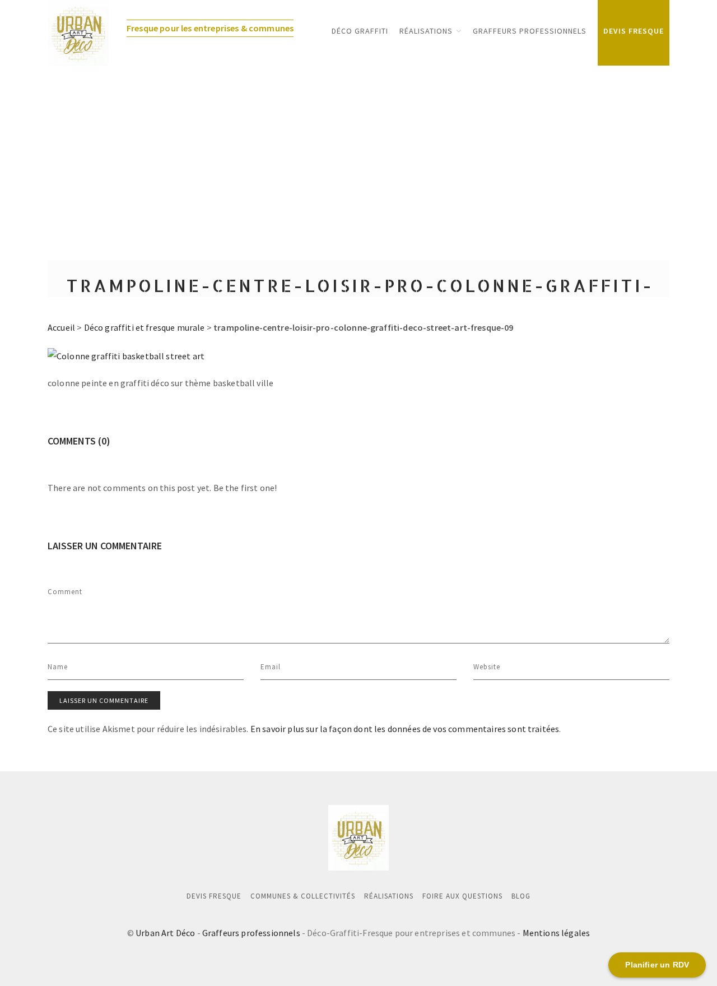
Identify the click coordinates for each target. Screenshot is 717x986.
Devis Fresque (214, 896)
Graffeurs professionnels (251, 932)
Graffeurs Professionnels (529, 31)
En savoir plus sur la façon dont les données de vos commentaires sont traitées (404, 728)
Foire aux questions (462, 896)
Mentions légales (556, 932)
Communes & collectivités (302, 896)
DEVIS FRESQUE (633, 31)
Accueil (61, 327)
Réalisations (426, 31)
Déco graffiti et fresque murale (144, 327)
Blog (520, 896)
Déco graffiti (360, 31)
